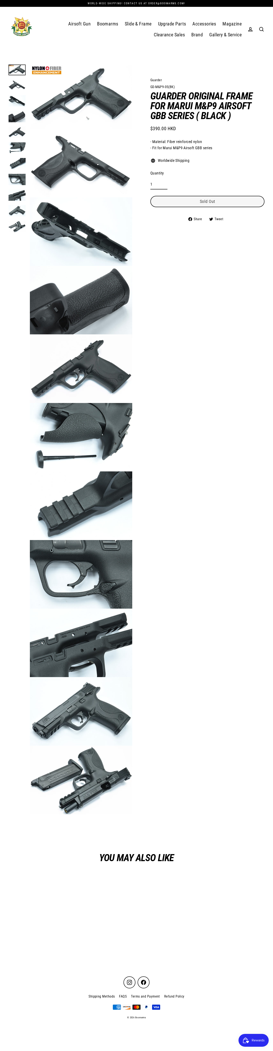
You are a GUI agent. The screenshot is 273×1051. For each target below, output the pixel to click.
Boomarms (107, 24)
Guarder (156, 80)
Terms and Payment (145, 996)
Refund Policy (174, 996)
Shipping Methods (102, 996)
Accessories (204, 24)
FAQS (123, 996)
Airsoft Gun (79, 24)
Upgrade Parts (172, 24)
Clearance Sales (169, 34)
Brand (197, 34)
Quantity (157, 173)
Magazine (232, 24)
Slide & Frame (138, 24)
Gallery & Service (225, 34)
